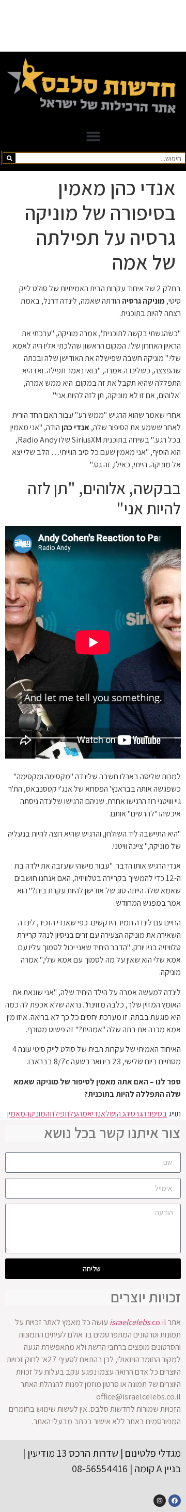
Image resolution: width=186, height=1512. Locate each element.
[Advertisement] (93, 26)
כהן (120, 1113)
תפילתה (57, 1113)
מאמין (16, 1113)
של (110, 1113)
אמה (85, 1113)
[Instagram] (159, 1500)
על (73, 1113)
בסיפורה (154, 1113)
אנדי (98, 1113)
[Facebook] (174, 1500)
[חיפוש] (9, 158)
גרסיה (133, 1113)
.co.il (138, 1322)
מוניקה (35, 1113)
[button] (93, 136)
